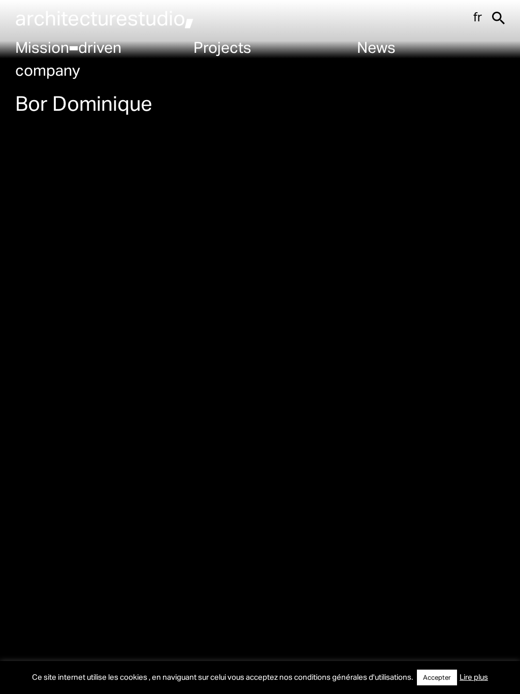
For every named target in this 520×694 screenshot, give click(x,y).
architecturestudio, (104, 17)
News (376, 46)
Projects (222, 46)
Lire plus (474, 677)
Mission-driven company (68, 58)
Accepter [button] (437, 677)
